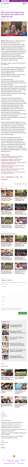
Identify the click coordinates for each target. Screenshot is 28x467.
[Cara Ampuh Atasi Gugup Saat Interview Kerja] (5, 338)
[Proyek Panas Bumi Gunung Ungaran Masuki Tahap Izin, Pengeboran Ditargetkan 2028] (7, 206)
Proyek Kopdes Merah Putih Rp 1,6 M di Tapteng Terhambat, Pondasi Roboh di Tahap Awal (12, 157)
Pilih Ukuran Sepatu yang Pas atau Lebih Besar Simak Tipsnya (17, 350)
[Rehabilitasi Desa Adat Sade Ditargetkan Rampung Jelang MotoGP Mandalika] (21, 206)
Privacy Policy (4, 415)
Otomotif (11, 461)
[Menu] (2, 3)
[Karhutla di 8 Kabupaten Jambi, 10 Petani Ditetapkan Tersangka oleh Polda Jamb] (21, 220)
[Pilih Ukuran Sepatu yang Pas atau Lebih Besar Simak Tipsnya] (5, 351)
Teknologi (17, 461)
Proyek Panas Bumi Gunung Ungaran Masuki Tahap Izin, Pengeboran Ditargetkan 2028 (13, 163)
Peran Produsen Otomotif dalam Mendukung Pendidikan (20, 406)
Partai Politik (4, 179)
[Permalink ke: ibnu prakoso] (2, 19)
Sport (13, 460)
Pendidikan (22, 460)
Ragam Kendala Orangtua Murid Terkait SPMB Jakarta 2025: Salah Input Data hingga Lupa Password (7, 378)
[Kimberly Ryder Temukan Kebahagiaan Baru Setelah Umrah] (5, 332)
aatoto (2, 444)
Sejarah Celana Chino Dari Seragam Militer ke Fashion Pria (17, 357)
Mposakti (3, 447)
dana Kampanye (10, 177)
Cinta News (6, 3)
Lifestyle (9, 460)
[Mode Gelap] (24, 4)
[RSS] (14, 456)
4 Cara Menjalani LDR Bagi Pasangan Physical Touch (16, 326)
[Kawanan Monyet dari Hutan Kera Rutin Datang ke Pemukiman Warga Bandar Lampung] (7, 220)
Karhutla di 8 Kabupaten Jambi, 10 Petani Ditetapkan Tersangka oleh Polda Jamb (13, 172)
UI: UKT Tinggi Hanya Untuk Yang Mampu (19, 378)
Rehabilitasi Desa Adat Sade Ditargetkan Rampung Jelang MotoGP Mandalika (12, 166)
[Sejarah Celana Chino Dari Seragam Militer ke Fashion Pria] (5, 357)
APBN (3, 177)
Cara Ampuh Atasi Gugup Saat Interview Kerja (17, 338)
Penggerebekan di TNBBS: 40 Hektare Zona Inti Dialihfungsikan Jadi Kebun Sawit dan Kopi (11, 160)
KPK (15, 42)
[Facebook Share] (15, 184)
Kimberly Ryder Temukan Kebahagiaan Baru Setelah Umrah (17, 332)
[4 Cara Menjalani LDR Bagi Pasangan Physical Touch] (5, 326)
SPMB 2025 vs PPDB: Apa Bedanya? (6, 391)
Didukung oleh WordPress (9, 463)
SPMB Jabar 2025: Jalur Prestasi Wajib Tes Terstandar (20, 392)
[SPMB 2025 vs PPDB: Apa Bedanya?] (7, 386)
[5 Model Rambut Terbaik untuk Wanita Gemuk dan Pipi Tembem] (5, 344)
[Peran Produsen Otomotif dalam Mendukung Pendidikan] (21, 399)
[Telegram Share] (23, 184)
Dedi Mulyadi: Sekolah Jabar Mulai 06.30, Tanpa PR (7, 406)
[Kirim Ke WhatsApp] (26, 184)
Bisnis (17, 460)
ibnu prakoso (6, 18)
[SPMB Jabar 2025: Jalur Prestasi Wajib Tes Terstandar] (21, 386)
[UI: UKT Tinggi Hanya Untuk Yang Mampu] (21, 372)
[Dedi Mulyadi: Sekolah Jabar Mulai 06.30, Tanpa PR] (7, 399)
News (2, 10)
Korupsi (17, 177)
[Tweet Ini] (18, 184)
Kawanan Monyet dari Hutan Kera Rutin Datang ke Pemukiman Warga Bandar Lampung (12, 169)
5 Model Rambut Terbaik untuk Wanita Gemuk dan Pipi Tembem (17, 344)
